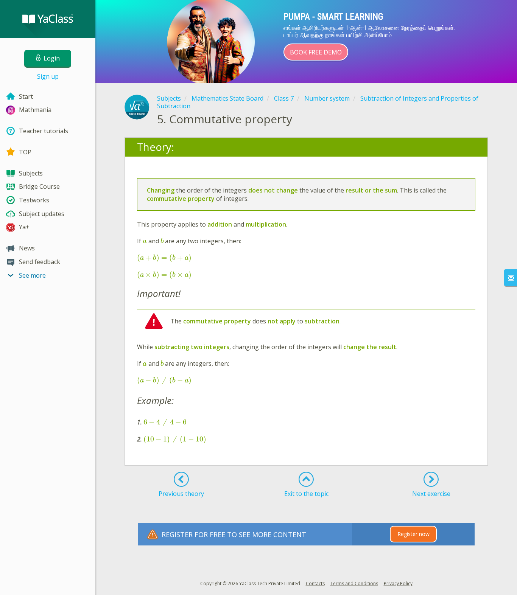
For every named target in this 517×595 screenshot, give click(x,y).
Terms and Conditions (354, 583)
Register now (413, 534)
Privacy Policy (398, 583)
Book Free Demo (316, 52)
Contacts (315, 583)
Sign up (48, 76)
